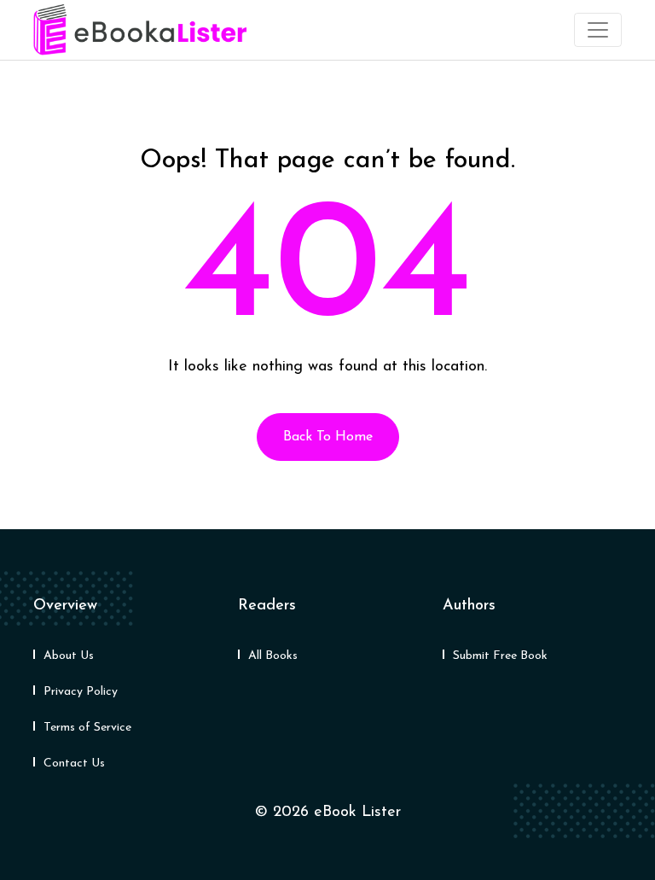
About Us (68, 656)
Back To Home (328, 437)
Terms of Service (87, 727)
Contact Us (74, 763)
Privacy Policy (80, 691)
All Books (273, 656)
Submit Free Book (500, 656)
